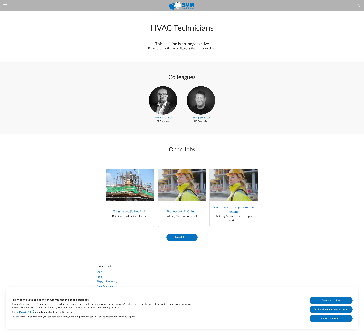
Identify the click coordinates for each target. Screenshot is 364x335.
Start (99, 272)
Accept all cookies (331, 300)
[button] (358, 6)
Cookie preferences (331, 318)
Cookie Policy (27, 312)
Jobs (99, 276)
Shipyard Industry (107, 281)
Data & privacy (105, 286)
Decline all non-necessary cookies (331, 309)
